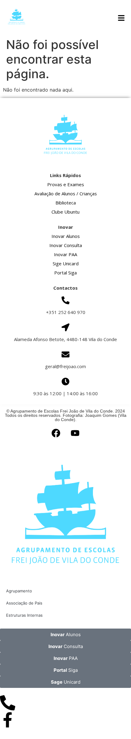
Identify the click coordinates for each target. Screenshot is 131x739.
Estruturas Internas (24, 615)
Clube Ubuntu (65, 212)
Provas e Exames (65, 184)
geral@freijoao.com (65, 366)
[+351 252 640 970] (65, 300)
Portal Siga (65, 273)
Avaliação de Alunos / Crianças (65, 193)
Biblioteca (65, 203)
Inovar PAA (65, 254)
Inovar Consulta (65, 245)
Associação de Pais (24, 603)
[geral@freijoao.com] (65, 354)
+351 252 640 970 (65, 312)
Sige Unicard (66, 263)
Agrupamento (19, 590)
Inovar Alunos (65, 236)
